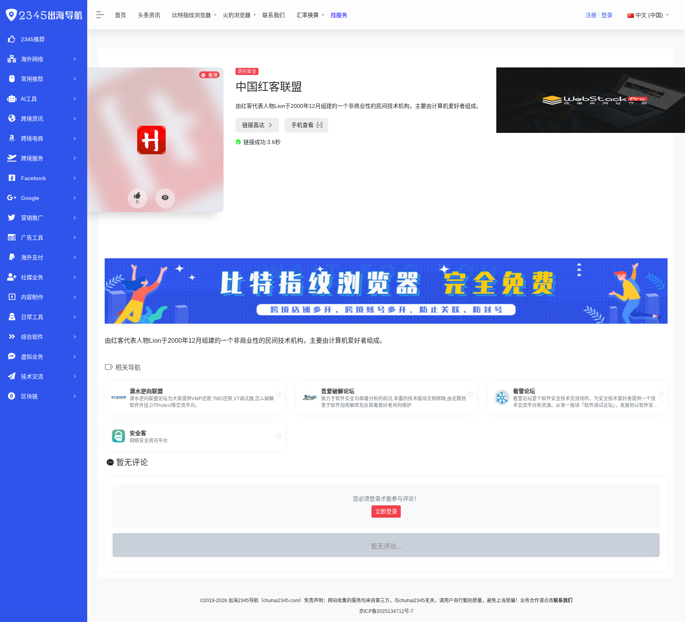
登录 (606, 15)
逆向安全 (246, 71)
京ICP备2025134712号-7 (386, 611)
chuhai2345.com (281, 600)
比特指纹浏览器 (191, 15)
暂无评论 (132, 462)
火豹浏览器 (237, 15)
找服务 (339, 15)
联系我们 (273, 15)
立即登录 (386, 511)
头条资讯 (149, 15)
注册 (591, 15)
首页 (120, 15)
